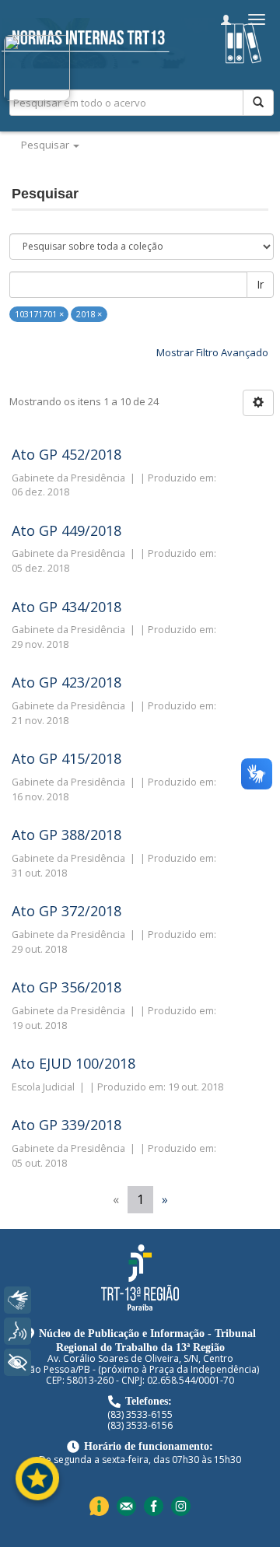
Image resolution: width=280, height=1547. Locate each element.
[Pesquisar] (258, 102)
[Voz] (17, 1331)
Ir (260, 284)
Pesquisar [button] (46, 145)
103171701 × (39, 314)
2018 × (89, 314)
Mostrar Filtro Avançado (212, 352)
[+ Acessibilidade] (17, 1362)
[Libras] (17, 1300)
